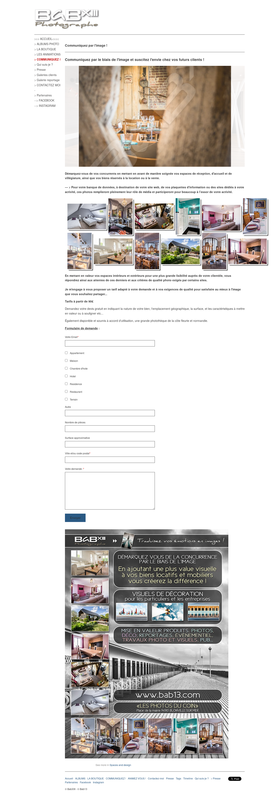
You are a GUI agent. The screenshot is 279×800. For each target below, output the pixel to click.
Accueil (69, 778)
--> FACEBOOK (44, 100)
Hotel (73, 376)
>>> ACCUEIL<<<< (46, 39)
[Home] (67, 19)
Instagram (98, 782)
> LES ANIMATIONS (47, 54)
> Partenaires (43, 95)
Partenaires (71, 782)
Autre (68, 406)
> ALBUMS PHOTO (46, 44)
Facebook (85, 782)
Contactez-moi (156, 778)
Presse (170, 778)
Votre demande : (74, 468)
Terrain (74, 399)
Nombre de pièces (75, 422)
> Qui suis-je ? (43, 64)
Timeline (188, 778)
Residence (76, 384)
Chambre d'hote (79, 368)
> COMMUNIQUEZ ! (47, 59)
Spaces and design (120, 765)
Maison (74, 360)
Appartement (77, 353)
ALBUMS (80, 778)
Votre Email (71, 337)
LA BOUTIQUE (95, 778)
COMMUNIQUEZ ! (116, 778)
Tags (178, 778)
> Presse (40, 69)
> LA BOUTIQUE (45, 49)
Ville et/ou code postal (77, 453)
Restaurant (76, 391)
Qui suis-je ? (202, 778)
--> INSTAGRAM (45, 106)
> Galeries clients (45, 75)
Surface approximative (77, 437)
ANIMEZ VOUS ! (137, 778)
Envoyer (75, 518)
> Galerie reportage (47, 80)
